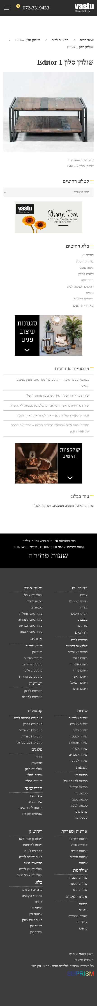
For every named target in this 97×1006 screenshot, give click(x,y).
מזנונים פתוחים (32, 664)
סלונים (36, 749)
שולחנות (80, 870)
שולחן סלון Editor (27, 40)
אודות (84, 595)
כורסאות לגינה (33, 863)
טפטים (83, 910)
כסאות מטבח (79, 799)
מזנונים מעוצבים (63, 505)
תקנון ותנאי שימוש (81, 954)
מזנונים (36, 638)
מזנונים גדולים (33, 670)
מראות (83, 904)
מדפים (83, 928)
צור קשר (82, 625)
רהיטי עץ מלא (78, 601)
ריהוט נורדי (80, 670)
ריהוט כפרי (80, 658)
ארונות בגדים (79, 851)
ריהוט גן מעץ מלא (30, 839)
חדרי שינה (33, 788)
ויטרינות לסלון (42, 505)
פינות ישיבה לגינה (30, 857)
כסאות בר (36, 607)
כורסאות (36, 763)
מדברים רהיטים (84, 299)
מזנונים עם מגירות (30, 676)
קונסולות (35, 710)
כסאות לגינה (79, 805)
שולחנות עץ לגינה (30, 869)
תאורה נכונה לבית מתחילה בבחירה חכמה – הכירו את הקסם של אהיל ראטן (50, 428)
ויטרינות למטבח (32, 697)
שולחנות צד (80, 889)
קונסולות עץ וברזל (30, 730)
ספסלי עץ (81, 817)
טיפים (90, 293)
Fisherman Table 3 (81, 160)
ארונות (83, 863)
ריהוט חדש (80, 688)
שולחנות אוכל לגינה (29, 875)
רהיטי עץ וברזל (78, 652)
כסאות (82, 767)
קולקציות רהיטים (76, 646)
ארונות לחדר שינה (30, 807)
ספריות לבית (79, 845)
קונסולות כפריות (31, 736)
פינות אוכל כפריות (30, 625)
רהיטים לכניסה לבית (80, 286)
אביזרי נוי (82, 922)
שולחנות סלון (85, 261)
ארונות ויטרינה (78, 839)
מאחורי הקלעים (83, 305)
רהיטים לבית (60, 40)
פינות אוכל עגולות (30, 613)
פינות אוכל (87, 267)
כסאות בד (81, 793)
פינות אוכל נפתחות (30, 619)
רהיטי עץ (88, 255)
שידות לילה (80, 730)
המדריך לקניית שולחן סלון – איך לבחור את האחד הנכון (53, 415)
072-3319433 (36, 8)
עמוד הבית (87, 40)
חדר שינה (87, 280)
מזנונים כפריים (33, 658)
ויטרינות (35, 683)
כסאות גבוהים (78, 787)
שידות (82, 710)
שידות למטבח (78, 736)
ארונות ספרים (79, 857)
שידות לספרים (78, 754)
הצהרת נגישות (84, 960)
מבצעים (82, 619)
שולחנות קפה (79, 883)
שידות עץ (36, 932)
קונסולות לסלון (32, 724)
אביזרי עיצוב (77, 896)
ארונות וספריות (74, 831)
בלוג (38, 882)
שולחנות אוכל (85, 505)
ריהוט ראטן (80, 676)
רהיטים (81, 632)
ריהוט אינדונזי (79, 664)
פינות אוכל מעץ (32, 920)
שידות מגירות (79, 724)
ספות (39, 757)
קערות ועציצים (78, 916)
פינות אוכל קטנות (31, 631)
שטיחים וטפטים (31, 814)
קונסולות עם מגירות (29, 742)
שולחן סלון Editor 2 (80, 166)
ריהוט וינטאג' (79, 682)
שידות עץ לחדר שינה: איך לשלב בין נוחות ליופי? (57, 395)
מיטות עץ (36, 795)
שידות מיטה (34, 801)
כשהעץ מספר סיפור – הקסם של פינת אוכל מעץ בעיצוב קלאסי (53, 382)
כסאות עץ (81, 775)
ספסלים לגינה (33, 851)
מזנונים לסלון (33, 781)
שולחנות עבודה (78, 877)
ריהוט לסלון (86, 274)
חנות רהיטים (79, 613)
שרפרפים (81, 811)
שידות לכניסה (78, 760)
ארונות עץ (35, 914)
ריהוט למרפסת (32, 845)
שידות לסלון (80, 748)
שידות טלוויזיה (78, 718)
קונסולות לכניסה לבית (28, 718)
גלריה (84, 607)
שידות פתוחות (78, 742)
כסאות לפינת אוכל (76, 781)
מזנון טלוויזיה (33, 646)
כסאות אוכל (34, 601)
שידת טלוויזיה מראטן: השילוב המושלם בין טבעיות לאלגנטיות (49, 405)
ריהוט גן (35, 831)
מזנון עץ (37, 652)
